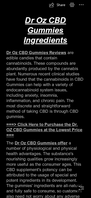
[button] (57, 4)
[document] (45, 99)
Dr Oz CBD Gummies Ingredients (45, 30)
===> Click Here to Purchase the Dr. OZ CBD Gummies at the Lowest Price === (44, 130)
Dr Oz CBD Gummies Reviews (36, 52)
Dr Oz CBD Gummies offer (41, 142)
